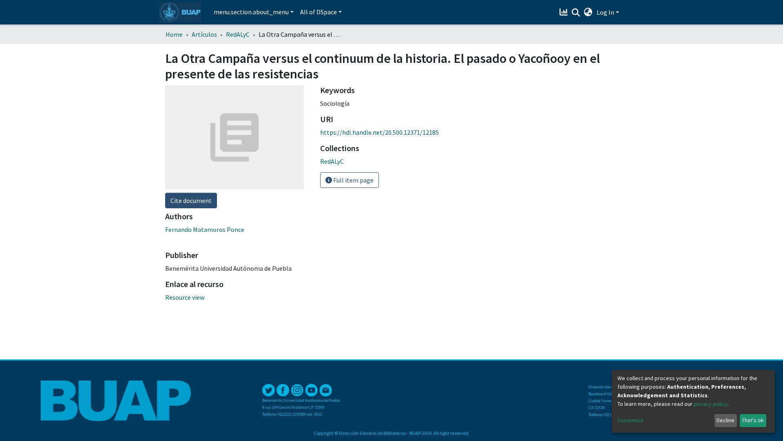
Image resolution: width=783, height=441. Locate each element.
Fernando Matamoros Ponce (204, 229)
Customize (630, 420)
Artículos (204, 34)
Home (174, 34)
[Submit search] (576, 12)
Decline (725, 420)
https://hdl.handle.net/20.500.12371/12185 (379, 132)
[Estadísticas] (565, 12)
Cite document (191, 200)
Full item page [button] (353, 180)
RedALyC (238, 34)
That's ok (753, 420)
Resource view (184, 297)
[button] (588, 12)
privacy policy (711, 404)
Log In (605, 12)
